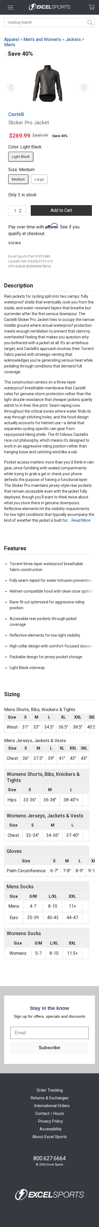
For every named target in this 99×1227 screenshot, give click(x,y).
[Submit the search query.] (90, 22)
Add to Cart (61, 210)
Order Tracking (50, 1090)
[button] (10, 87)
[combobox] (49, 22)
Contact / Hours (49, 1113)
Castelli (16, 114)
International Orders (52, 1105)
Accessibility (51, 1129)
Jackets (73, 39)
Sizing (14, 243)
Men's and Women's (42, 39)
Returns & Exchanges (49, 1098)
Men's (9, 44)
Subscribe (49, 1047)
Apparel (11, 39)
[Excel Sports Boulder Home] (49, 7)
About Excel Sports (49, 1137)
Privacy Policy (50, 1121)
